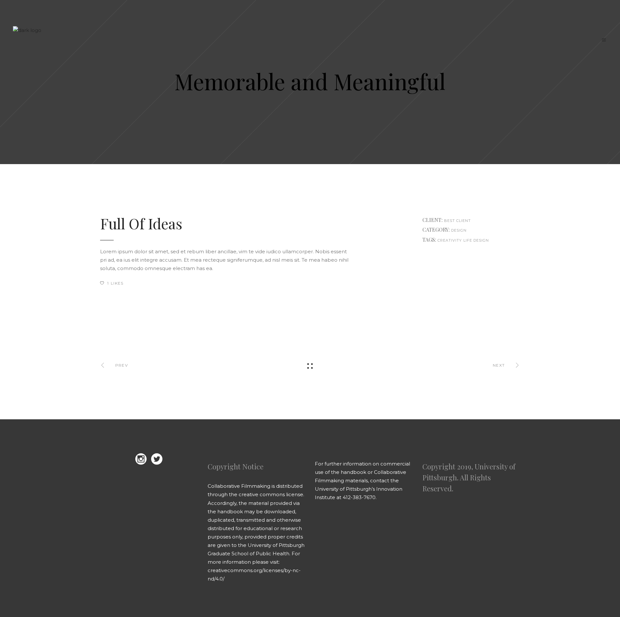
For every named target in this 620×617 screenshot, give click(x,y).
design (481, 240)
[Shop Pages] (202, 320)
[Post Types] (417, 320)
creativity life (455, 240)
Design (459, 230)
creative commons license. (271, 494)
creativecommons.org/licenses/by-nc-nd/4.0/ (254, 574)
